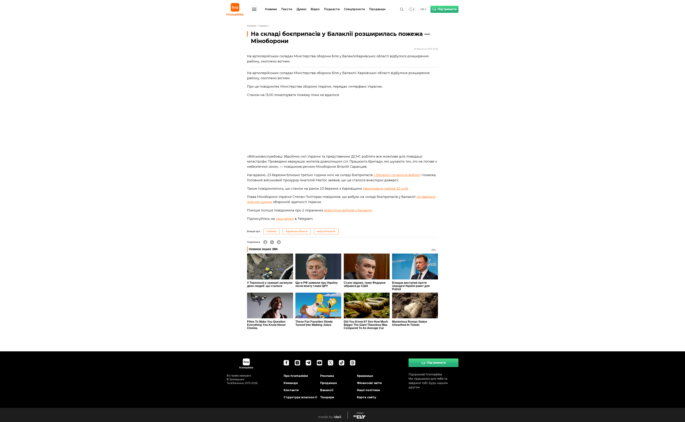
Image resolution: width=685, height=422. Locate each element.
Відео (315, 9)
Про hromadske (296, 376)
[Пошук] (401, 9)
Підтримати (447, 9)
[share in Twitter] (272, 242)
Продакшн (377, 9)
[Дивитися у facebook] (286, 362)
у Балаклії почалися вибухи (397, 175)
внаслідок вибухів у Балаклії (348, 210)
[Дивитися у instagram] (297, 362)
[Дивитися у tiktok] (341, 362)
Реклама (327, 376)
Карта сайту (366, 397)
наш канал (285, 219)
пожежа (271, 231)
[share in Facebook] (265, 242)
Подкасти (332, 9)
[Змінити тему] (412, 9)
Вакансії (327, 390)
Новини (271, 9)
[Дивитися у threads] (352, 362)
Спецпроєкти (354, 9)
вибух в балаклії (326, 231)
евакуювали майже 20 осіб (385, 189)
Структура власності (300, 397)
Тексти (286, 9)
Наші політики (368, 390)
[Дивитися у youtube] (319, 362)
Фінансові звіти (369, 383)
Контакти (291, 390)
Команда (291, 383)
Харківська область (296, 231)
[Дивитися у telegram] (308, 362)
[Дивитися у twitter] (330, 362)
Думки (301, 9)
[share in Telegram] (279, 242)
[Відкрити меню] (254, 9)
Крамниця (365, 376)
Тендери (327, 397)
